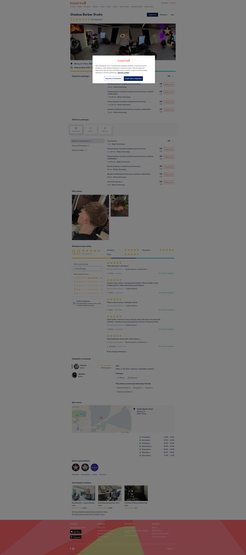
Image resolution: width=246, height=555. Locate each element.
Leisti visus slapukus (133, 78)
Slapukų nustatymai (113, 78)
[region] (124, 69)
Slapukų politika (123, 72)
